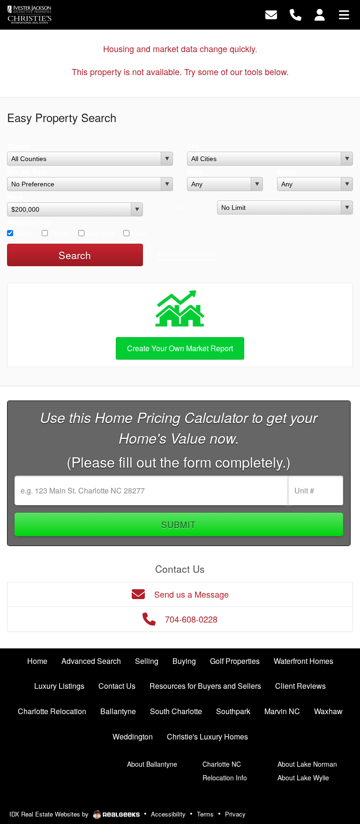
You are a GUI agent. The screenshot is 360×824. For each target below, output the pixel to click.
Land (137, 233)
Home (23, 233)
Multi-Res (99, 233)
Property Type (29, 222)
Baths (286, 172)
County (18, 146)
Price (15, 197)
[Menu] (344, 13)
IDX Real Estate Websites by (49, 813)
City (193, 146)
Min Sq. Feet (27, 172)
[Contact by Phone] (295, 13)
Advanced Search (187, 253)
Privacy (235, 813)
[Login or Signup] (320, 13)
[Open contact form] (271, 13)
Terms (205, 813)
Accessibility (168, 813)
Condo (58, 233)
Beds (195, 172)
